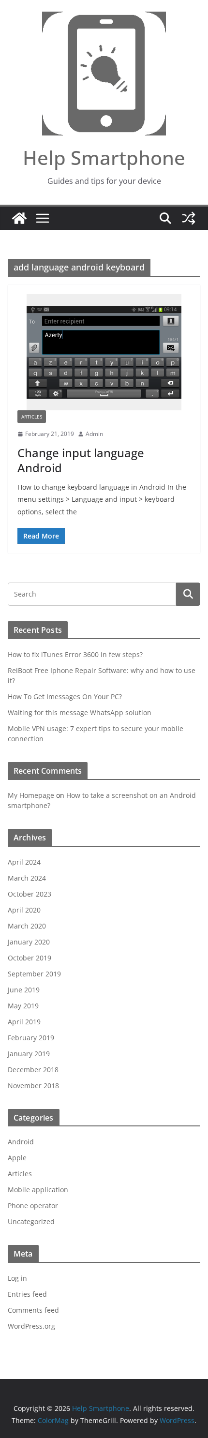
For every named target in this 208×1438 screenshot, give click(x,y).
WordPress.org (31, 1326)
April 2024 (24, 862)
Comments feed (33, 1310)
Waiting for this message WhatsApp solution (79, 712)
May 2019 (23, 1005)
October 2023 (29, 894)
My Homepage (31, 795)
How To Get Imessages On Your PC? (65, 696)
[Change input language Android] (104, 352)
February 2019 (31, 1037)
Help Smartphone (104, 157)
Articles (31, 416)
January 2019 (29, 1053)
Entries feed (27, 1294)
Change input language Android (80, 460)
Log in (17, 1278)
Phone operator (33, 1205)
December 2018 (33, 1069)
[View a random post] (188, 218)
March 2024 (27, 878)
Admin (94, 434)
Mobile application (38, 1189)
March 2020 (27, 925)
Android (21, 1141)
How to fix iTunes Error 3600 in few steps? (75, 654)
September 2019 (34, 973)
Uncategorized (31, 1221)
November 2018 (33, 1085)
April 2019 (24, 1021)
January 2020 (29, 941)
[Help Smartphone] (19, 218)
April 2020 (24, 909)
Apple (17, 1157)
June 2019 (24, 989)
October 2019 (29, 957)
